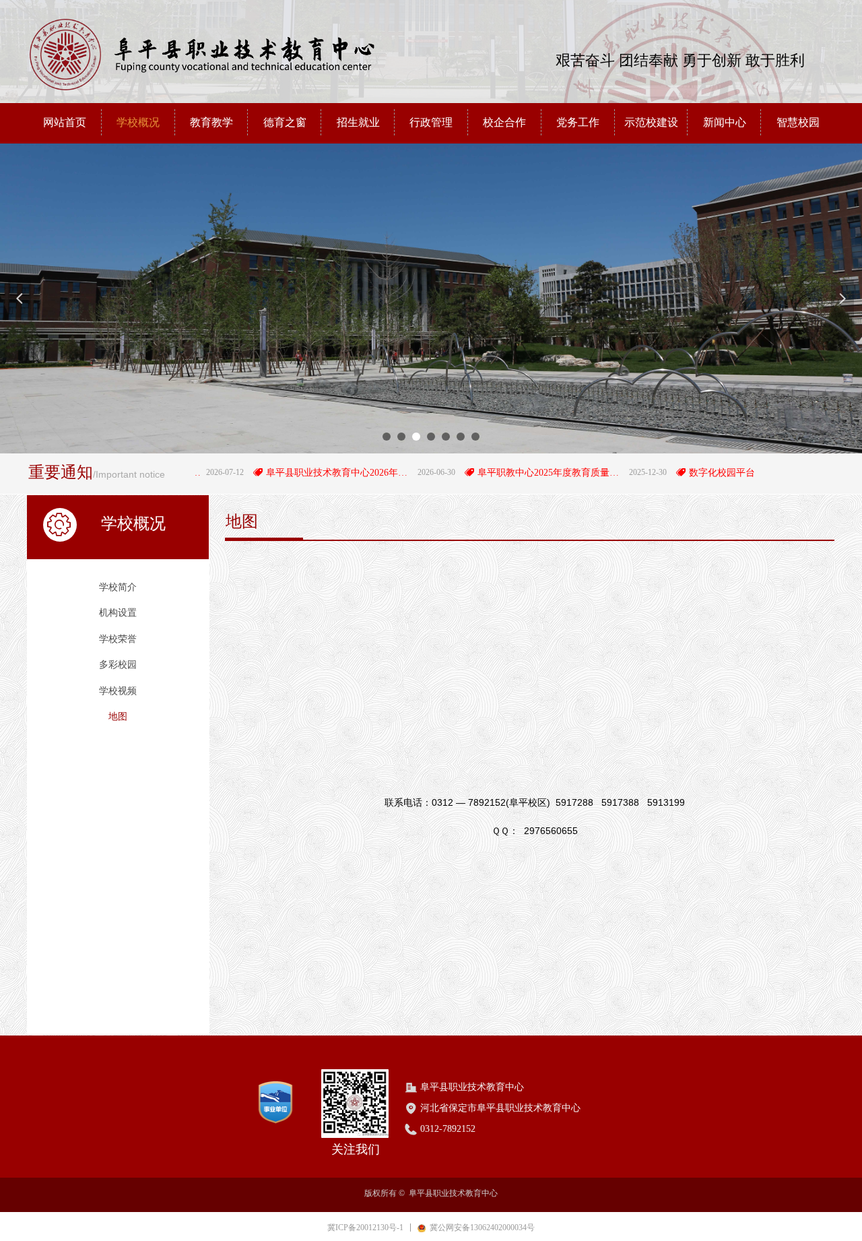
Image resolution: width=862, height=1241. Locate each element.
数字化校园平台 (695, 473)
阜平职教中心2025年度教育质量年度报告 (524, 473)
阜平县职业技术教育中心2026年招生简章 (312, 473)
